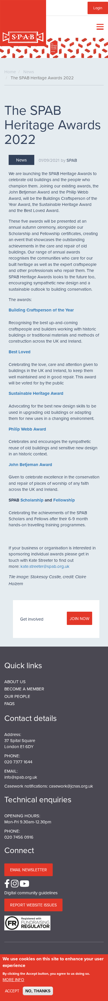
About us (15, 682)
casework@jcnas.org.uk (71, 786)
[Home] (23, 23)
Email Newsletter (28, 870)
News (28, 72)
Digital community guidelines (31, 893)
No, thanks (37, 991)
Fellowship (64, 500)
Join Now (79, 618)
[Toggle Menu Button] (99, 26)
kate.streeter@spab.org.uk (44, 566)
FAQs (9, 703)
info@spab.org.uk (20, 777)
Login (97, 7)
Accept (12, 991)
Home (10, 72)
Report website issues (33, 905)
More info (13, 980)
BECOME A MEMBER (24, 689)
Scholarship (31, 500)
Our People (17, 696)
